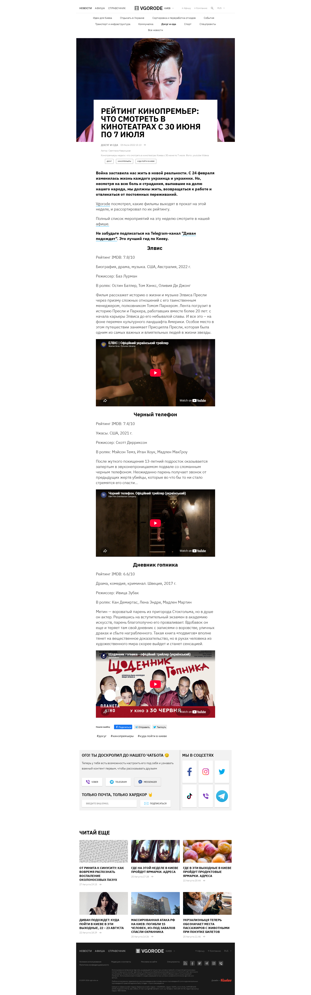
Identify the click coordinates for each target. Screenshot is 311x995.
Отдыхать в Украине (132, 17)
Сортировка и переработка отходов (174, 17)
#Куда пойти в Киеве (152, 736)
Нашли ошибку (103, 727)
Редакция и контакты (121, 962)
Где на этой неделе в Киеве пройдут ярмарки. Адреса (154, 870)
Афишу (187, 8)
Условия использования (90, 962)
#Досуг (102, 736)
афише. (102, 223)
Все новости (155, 30)
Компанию (201, 8)
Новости (85, 8)
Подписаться (158, 803)
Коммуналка (145, 24)
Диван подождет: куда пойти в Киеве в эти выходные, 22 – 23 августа (101, 924)
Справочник (117, 8)
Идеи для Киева (102, 17)
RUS (219, 8)
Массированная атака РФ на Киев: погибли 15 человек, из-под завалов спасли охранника (153, 926)
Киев (169, 951)
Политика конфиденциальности (94, 965)
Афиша (100, 8)
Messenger (150, 781)
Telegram (121, 781)
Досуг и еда (168, 24)
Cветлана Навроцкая (120, 150)
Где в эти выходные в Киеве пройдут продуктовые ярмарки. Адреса (207, 872)
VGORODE (152, 951)
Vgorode (103, 203)
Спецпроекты (208, 24)
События (209, 17)
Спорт (187, 24)
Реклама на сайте (149, 962)
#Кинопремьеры (122, 736)
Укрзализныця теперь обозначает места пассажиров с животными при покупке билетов (206, 926)
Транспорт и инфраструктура (112, 24)
